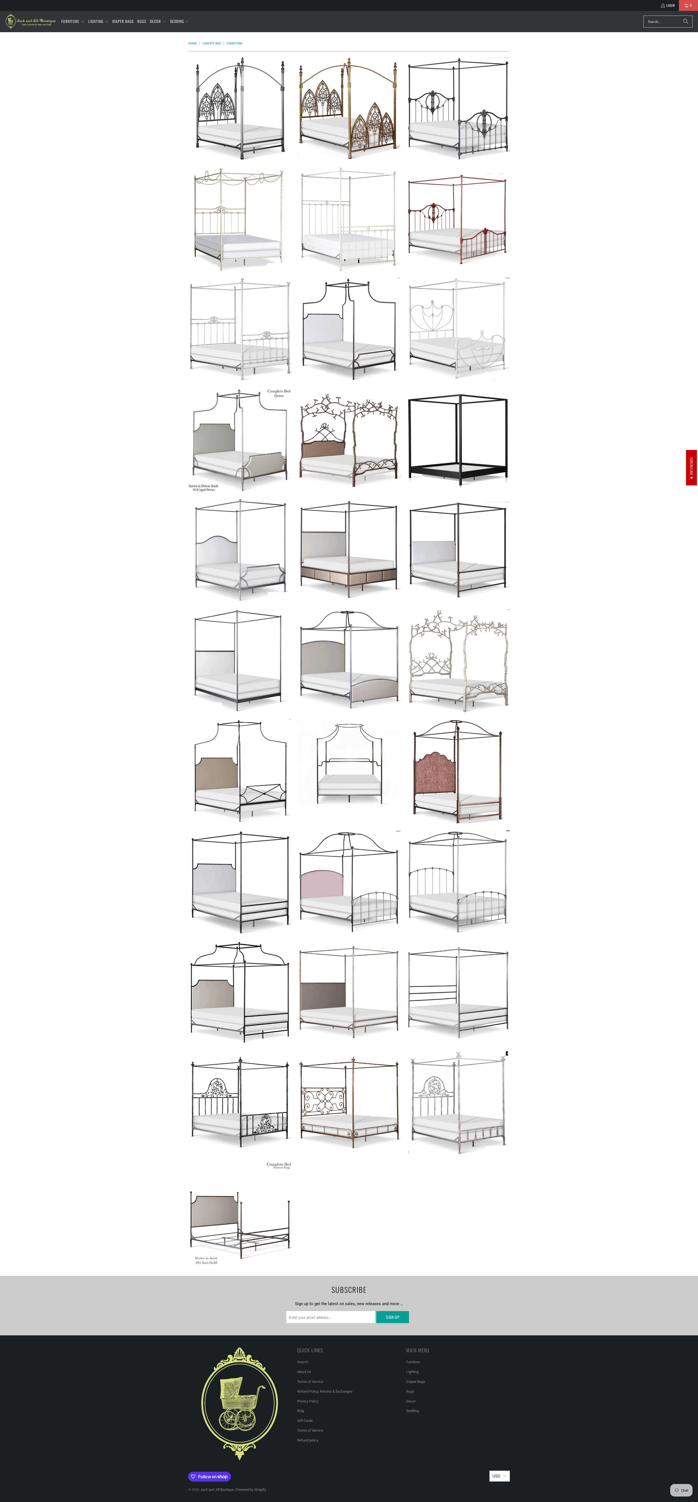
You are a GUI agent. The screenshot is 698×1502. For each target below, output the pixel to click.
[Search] (686, 22)
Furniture (413, 1362)
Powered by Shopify (251, 1490)
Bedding (412, 1411)
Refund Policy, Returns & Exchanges (325, 1391)
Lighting (412, 1372)
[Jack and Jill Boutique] (30, 21)
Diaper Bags (415, 1382)
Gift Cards (305, 1421)
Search (302, 1362)
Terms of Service (310, 1382)
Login (670, 5)
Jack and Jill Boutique (217, 1490)
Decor (411, 1401)
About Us (304, 1372)
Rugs (410, 1391)
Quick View (240, 130)
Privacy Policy (307, 1401)
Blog (300, 1411)
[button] (73, 21)
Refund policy (307, 1440)
